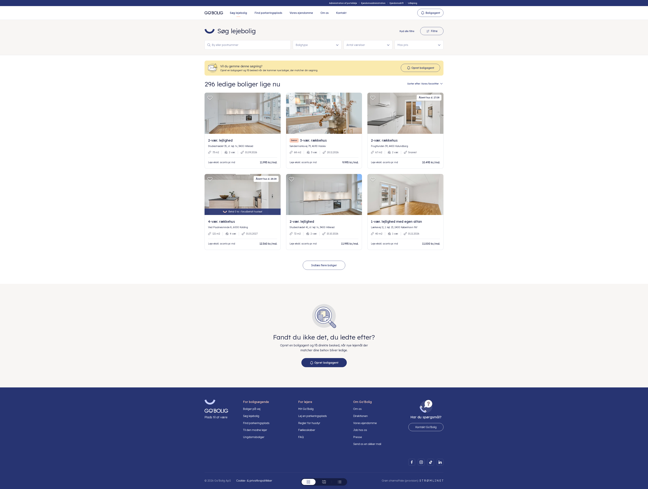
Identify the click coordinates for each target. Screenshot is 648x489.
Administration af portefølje (343, 3)
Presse (357, 437)
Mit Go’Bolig (306, 409)
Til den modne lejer (255, 430)
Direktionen (360, 416)
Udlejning (412, 3)
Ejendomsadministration (373, 3)
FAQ (301, 437)
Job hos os (360, 430)
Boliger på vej (251, 409)
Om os (324, 13)
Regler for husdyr (309, 423)
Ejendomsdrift (397, 3)
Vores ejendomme (301, 13)
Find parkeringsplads (268, 13)
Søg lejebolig (238, 13)
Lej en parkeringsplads (312, 416)
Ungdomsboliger (253, 437)
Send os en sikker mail (367, 444)
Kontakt (341, 13)
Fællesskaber (306, 430)
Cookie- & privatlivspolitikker (254, 480)
